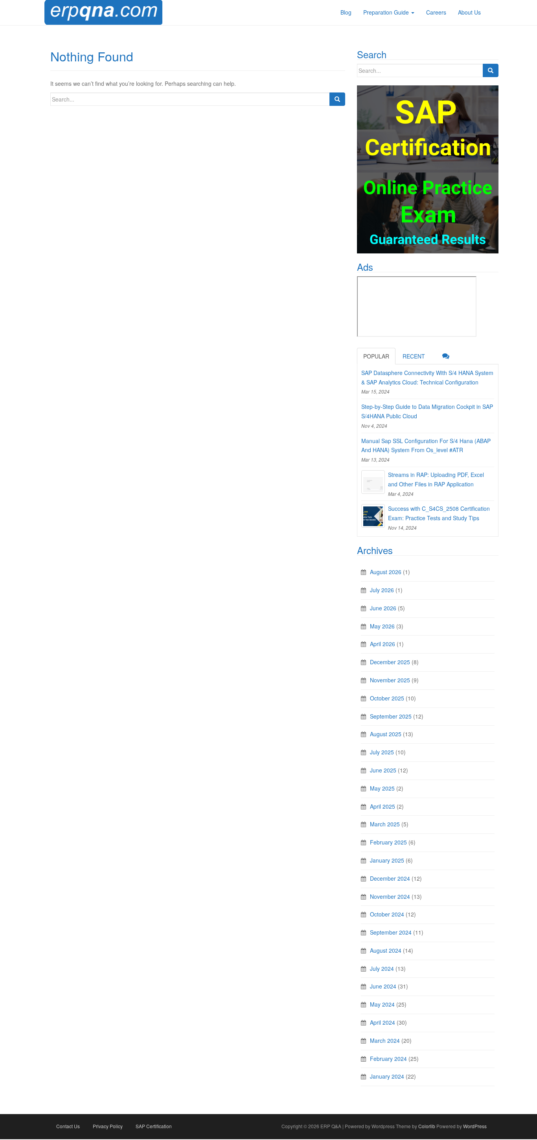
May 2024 (382, 1004)
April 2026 (382, 644)
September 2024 (391, 932)
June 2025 (383, 770)
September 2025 (391, 716)
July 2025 (382, 752)
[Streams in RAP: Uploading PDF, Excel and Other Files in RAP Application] (373, 482)
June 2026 (383, 608)
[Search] (337, 99)
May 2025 (382, 788)
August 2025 (385, 734)
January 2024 (387, 1076)
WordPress (475, 1126)
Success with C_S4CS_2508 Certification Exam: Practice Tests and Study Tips (439, 513)
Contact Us (68, 1126)
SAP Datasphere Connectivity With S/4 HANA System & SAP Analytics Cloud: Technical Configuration (427, 377)
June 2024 (383, 986)
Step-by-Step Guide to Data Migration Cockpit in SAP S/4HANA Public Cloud (427, 411)
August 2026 (385, 572)
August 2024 (385, 950)
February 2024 (388, 1058)
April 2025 (382, 806)
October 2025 (387, 698)
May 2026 (382, 626)
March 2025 (385, 824)
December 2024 (390, 878)
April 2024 (382, 1022)
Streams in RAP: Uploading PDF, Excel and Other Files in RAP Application (436, 479)
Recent (414, 356)
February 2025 (388, 842)
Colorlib (426, 1126)
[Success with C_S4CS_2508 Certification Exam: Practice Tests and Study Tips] (373, 516)
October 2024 (387, 914)
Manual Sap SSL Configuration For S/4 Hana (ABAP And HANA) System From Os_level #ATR (426, 445)
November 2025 (390, 680)
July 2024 (382, 968)
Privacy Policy (108, 1126)
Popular (376, 356)
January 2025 (387, 860)
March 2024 (385, 1040)
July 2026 (382, 590)
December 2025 (390, 662)
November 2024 (390, 896)
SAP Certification (154, 1126)
